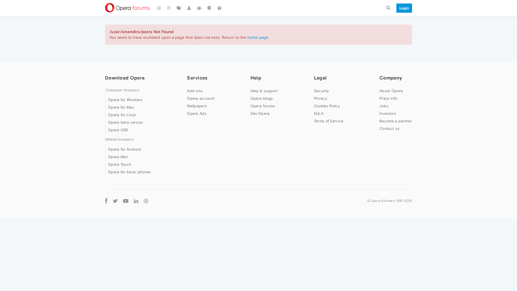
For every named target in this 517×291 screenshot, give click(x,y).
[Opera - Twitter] (115, 201)
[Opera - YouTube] (125, 201)
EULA (318, 113)
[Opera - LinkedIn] (136, 201)
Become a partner (395, 121)
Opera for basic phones (129, 172)
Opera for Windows (125, 100)
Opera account (200, 98)
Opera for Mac (121, 107)
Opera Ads (197, 113)
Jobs (383, 106)
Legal (320, 78)
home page (257, 37)
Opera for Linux (122, 115)
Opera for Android (124, 149)
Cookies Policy (327, 106)
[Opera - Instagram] (146, 201)
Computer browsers (122, 90)
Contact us (389, 128)
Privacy (320, 98)
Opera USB (118, 130)
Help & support (264, 91)
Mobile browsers (119, 139)
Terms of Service (329, 121)
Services (197, 78)
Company (390, 78)
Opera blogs (261, 98)
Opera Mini (118, 157)
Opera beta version (125, 122)
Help (255, 78)
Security (321, 91)
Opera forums (262, 106)
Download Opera (125, 78)
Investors (387, 113)
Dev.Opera (260, 113)
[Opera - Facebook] (106, 201)
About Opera (391, 91)
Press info (388, 98)
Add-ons (194, 91)
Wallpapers (197, 106)
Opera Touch (119, 164)
